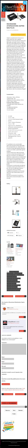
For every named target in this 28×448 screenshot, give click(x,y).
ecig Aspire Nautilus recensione (12, 280)
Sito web (4, 366)
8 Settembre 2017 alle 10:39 (13, 323)
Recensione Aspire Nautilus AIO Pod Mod (19, 250)
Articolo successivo (20, 296)
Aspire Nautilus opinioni (18, 273)
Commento (4, 342)
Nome (3, 357)
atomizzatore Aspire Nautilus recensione (13, 278)
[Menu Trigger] (25, 3)
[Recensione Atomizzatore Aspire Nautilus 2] (10, 245)
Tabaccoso (7, 410)
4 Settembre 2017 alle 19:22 (12, 309)
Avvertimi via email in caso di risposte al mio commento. (12, 373)
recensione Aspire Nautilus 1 (11, 283)
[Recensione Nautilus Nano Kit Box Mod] (10, 259)
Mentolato (21, 410)
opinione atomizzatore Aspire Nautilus (13, 281)
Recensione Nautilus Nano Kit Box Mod (10, 263)
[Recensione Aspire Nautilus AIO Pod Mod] (19, 245)
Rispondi (21, 317)
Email (3, 361)
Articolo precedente (8, 296)
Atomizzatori (15, 30)
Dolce (14, 410)
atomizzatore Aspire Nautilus (12, 276)
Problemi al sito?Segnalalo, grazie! (18, 34)
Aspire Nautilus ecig (10, 273)
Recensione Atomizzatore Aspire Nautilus (14, 288)
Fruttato (14, 413)
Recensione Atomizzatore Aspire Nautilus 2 (10, 250)
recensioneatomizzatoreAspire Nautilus (13, 290)
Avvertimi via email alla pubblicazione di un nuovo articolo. (13, 379)
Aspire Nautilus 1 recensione (14, 271)
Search (26, 407)
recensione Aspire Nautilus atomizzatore (13, 285)
